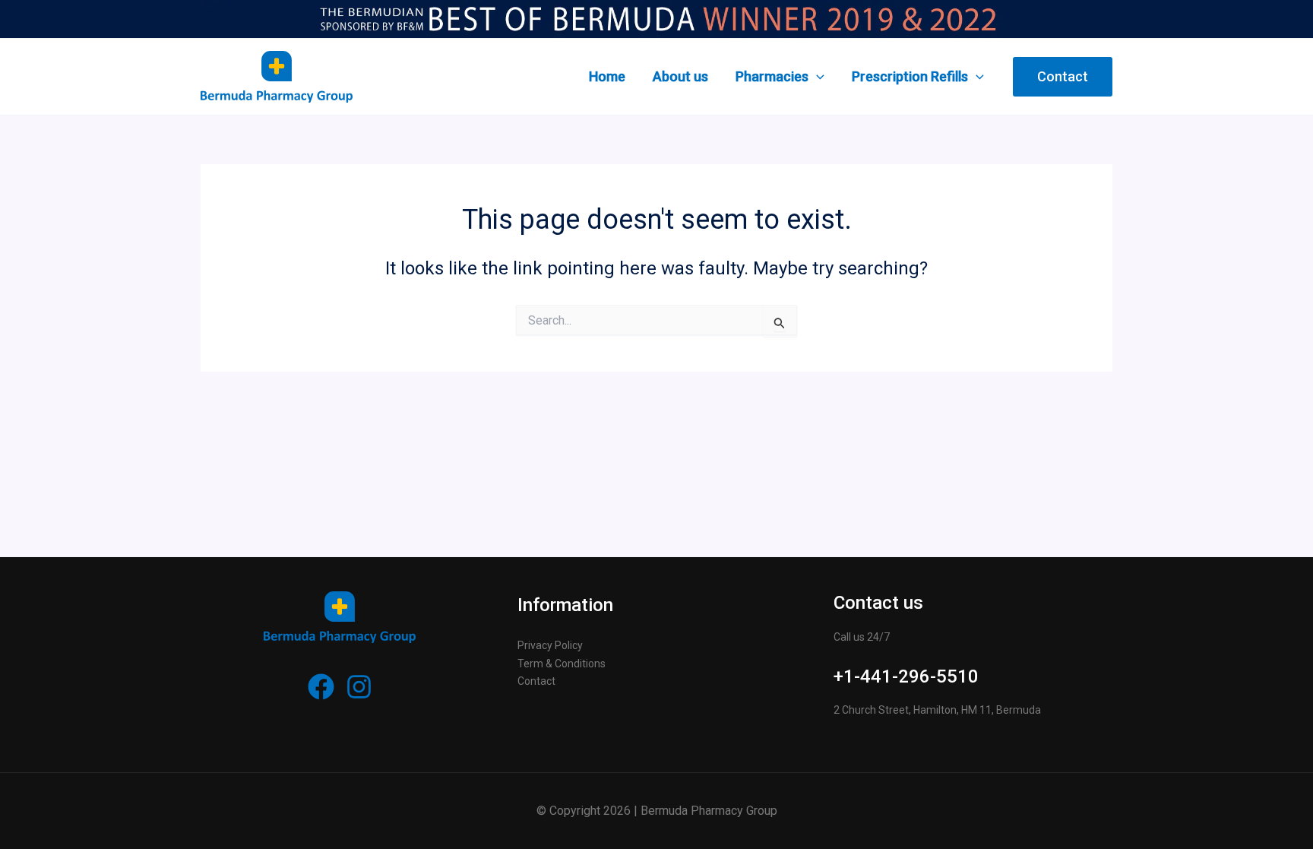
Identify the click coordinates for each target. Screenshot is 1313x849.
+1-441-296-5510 (906, 676)
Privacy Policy (550, 645)
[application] (816, 76)
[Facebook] (321, 686)
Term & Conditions (561, 663)
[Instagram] (359, 686)
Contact (536, 681)
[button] (1062, 77)
